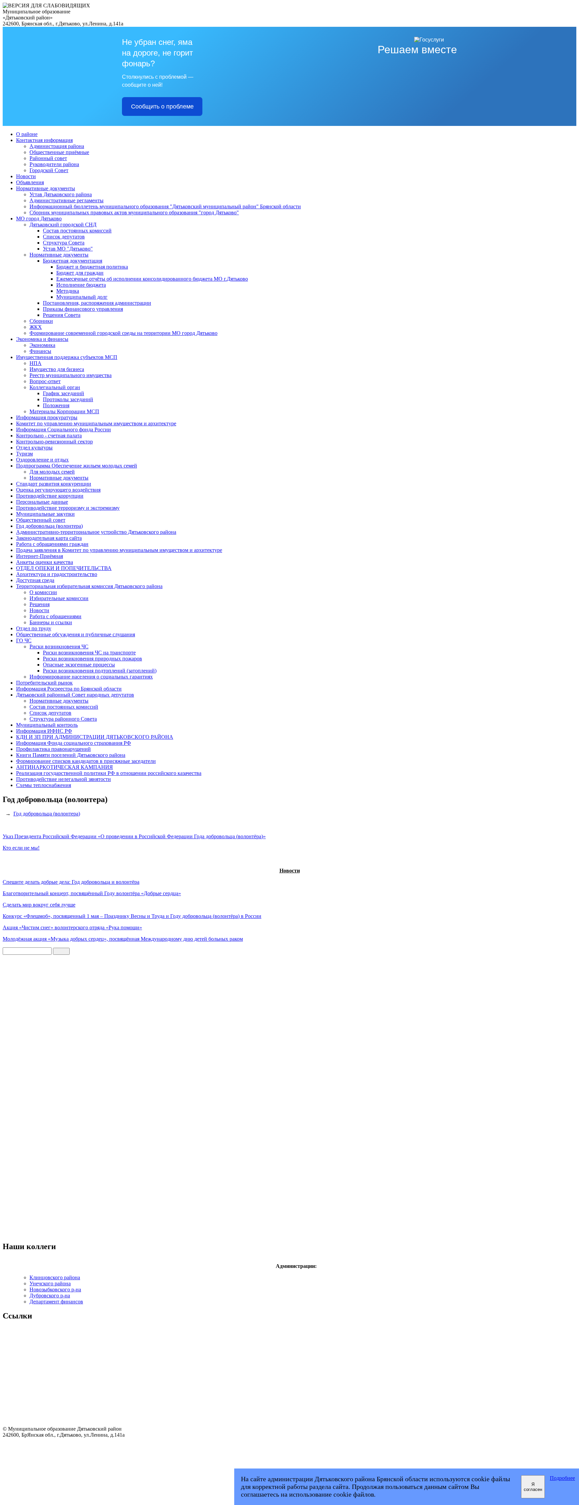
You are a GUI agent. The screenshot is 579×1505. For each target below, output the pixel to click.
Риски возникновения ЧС (58, 646)
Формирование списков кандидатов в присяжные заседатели (86, 761)
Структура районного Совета (63, 719)
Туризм (24, 453)
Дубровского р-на (49, 1295)
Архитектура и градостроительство (56, 574)
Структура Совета (63, 242)
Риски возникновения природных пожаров (92, 658)
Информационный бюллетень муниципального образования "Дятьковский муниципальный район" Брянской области (165, 206)
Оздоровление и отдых (42, 459)
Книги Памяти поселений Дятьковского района (70, 755)
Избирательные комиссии (58, 598)
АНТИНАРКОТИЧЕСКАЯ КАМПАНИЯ (64, 767)
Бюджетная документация (72, 261)
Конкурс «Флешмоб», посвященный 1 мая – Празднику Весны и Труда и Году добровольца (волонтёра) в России (132, 916)
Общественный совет (40, 520)
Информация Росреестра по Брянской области (69, 689)
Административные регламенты (66, 200)
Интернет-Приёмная (39, 556)
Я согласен (533, 1487)
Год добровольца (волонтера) (49, 526)
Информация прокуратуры (46, 417)
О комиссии (43, 592)
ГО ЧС (23, 640)
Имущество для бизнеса (56, 369)
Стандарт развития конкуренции (53, 484)
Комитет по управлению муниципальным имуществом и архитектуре (96, 423)
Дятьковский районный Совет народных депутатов (75, 695)
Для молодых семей (52, 472)
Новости (26, 176)
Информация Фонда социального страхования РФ (73, 743)
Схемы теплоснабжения (43, 785)
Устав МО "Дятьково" (68, 249)
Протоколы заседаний (68, 399)
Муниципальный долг (82, 297)
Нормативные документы (45, 188)
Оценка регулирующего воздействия (58, 490)
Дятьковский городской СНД (62, 224)
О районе (27, 134)
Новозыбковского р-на (55, 1289)
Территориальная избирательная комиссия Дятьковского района (89, 586)
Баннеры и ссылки (50, 622)
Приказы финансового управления (83, 309)
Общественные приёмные (59, 152)
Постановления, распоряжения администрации (97, 303)
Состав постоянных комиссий (77, 230)
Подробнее (562, 1478)
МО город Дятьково (39, 218)
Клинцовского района (54, 1277)
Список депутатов (64, 236)
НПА (35, 363)
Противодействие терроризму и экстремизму (68, 508)
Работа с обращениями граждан (52, 544)
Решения (39, 604)
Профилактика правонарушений (53, 749)
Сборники (41, 321)
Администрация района (56, 146)
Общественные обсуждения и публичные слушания (75, 634)
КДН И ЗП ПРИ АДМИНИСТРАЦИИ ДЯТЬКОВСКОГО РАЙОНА (94, 737)
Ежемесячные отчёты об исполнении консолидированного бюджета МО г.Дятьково (152, 279)
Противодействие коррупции (49, 496)
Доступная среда (35, 580)
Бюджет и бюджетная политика (92, 267)
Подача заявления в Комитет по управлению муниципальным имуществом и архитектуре (119, 550)
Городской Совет (48, 170)
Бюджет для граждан (80, 273)
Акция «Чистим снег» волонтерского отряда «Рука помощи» (72, 927)
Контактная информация (44, 140)
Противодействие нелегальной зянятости (63, 779)
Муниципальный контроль (47, 725)
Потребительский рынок (44, 683)
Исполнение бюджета (81, 285)
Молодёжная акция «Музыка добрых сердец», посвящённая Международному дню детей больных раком (123, 939)
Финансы (40, 351)
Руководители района (54, 164)
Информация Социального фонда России (63, 429)
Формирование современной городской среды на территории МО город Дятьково (123, 333)
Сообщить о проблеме (162, 106)
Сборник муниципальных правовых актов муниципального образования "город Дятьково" (134, 212)
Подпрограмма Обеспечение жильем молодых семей (76, 466)
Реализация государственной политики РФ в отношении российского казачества (108, 773)
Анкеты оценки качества (44, 562)
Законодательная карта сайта (49, 538)
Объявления (30, 182)
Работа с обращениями (55, 616)
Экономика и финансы (42, 339)
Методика (67, 291)
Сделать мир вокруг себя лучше (39, 905)
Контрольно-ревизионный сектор (54, 441)
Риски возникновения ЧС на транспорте (89, 652)
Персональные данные (42, 502)
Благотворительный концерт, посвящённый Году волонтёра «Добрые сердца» (92, 893)
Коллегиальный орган (54, 387)
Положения (56, 405)
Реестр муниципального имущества (70, 375)
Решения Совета (61, 315)
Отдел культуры (34, 447)
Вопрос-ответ (45, 381)
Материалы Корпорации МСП (64, 411)
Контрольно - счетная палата (49, 435)
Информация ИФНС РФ (44, 731)
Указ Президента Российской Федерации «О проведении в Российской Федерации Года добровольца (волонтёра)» (134, 836)
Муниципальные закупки (45, 514)
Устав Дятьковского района (60, 194)
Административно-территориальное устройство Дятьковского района (96, 532)
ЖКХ (35, 327)
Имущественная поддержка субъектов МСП (66, 357)
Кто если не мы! (21, 848)
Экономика (42, 345)
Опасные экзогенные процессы (79, 664)
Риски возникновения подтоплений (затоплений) (99, 670)
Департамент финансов (56, 1301)
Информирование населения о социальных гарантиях (91, 676)
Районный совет (48, 158)
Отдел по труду (33, 628)
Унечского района (50, 1283)
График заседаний (63, 393)
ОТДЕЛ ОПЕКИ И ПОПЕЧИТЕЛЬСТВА (64, 568)
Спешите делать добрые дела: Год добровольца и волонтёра (71, 882)
